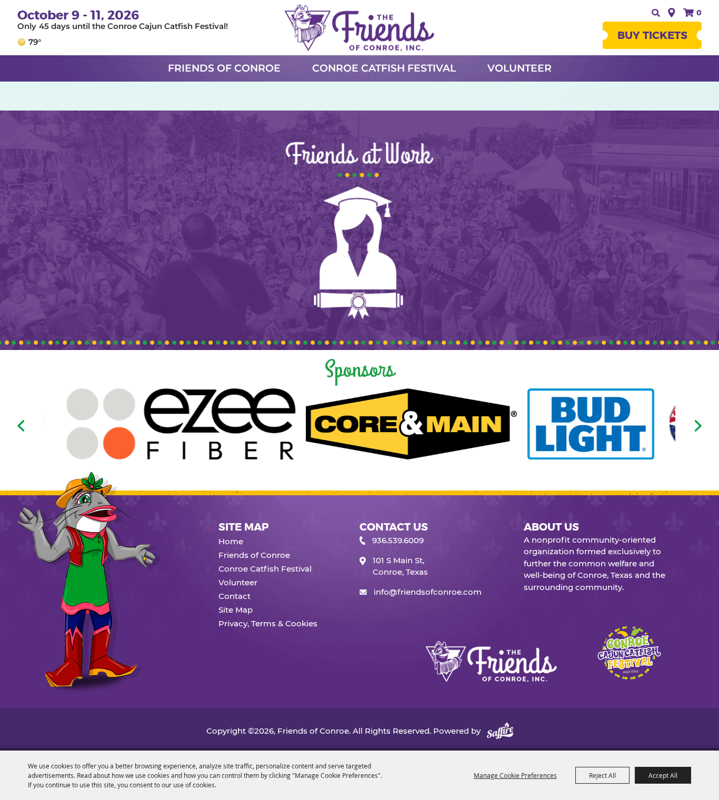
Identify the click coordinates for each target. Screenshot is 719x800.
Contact (234, 596)
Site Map (235, 610)
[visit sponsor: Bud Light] (496, 425)
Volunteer (519, 68)
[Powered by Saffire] (500, 731)
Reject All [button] (602, 775)
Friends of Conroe (224, 68)
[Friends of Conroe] (359, 27)
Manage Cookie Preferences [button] (515, 775)
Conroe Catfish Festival (384, 68)
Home (230, 541)
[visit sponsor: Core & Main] (317, 425)
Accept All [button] (662, 775)
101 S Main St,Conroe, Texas (400, 566)
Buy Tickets (652, 35)
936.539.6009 (398, 540)
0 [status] (699, 12)
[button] (20, 426)
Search (654, 13)
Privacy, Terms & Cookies (267, 623)
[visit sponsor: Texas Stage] (606, 425)
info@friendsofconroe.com (428, 592)
